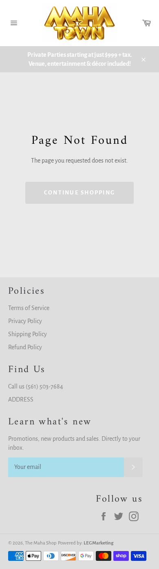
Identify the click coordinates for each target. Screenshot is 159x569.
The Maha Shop (41, 543)
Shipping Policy (27, 334)
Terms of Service (28, 308)
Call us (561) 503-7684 (35, 386)
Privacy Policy (25, 321)
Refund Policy (25, 347)
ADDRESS (20, 399)
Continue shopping (79, 193)
